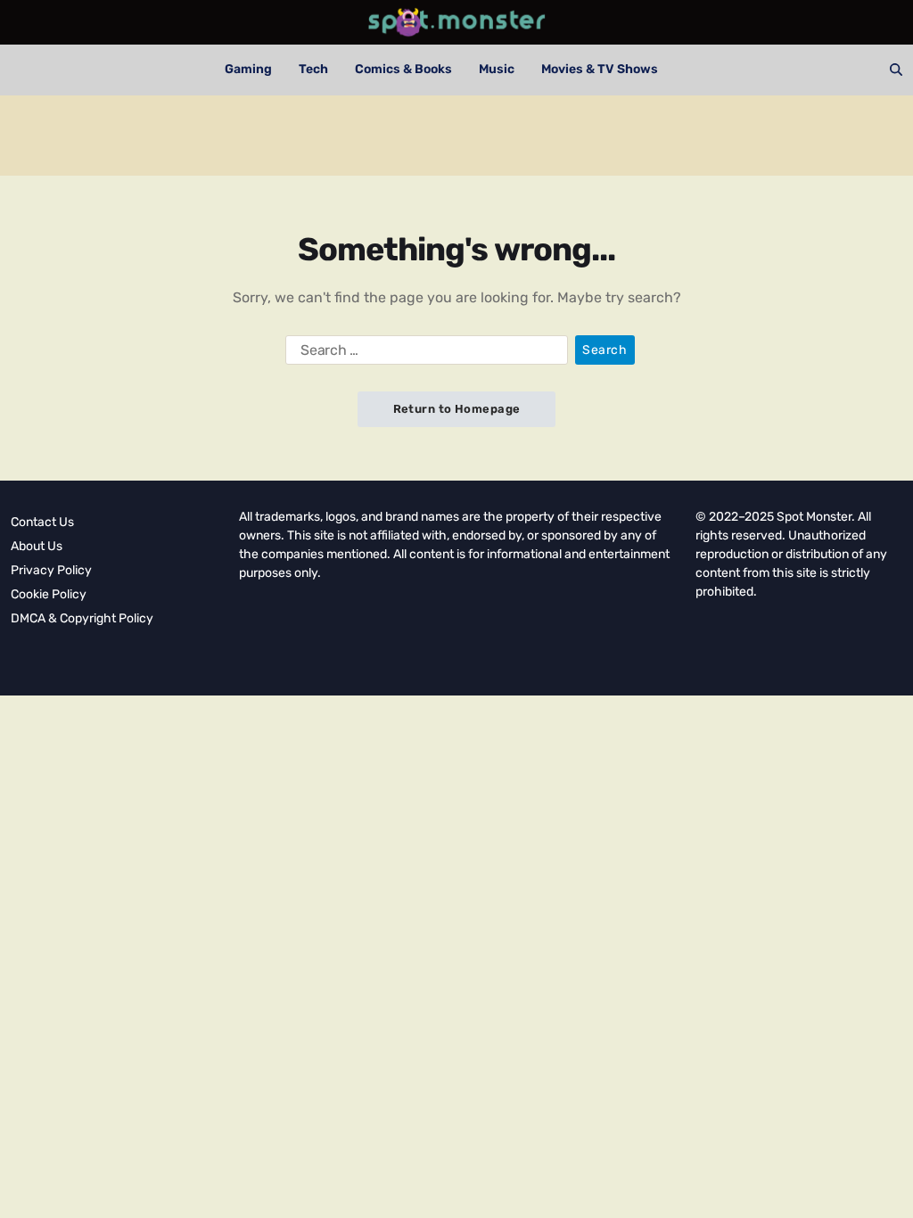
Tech (313, 69)
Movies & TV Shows (599, 69)
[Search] (896, 69)
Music (496, 69)
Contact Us (42, 522)
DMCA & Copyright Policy (82, 618)
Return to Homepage (457, 409)
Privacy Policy (51, 570)
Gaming (248, 69)
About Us (36, 546)
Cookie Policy (48, 594)
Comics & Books (403, 69)
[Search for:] (423, 354)
